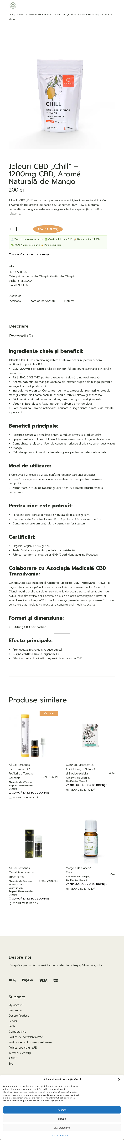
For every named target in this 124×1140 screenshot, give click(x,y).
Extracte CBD (16, 884)
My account (16, 1005)
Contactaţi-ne (17, 1032)
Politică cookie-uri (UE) (23, 1048)
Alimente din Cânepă (35, 276)
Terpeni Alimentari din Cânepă (21, 787)
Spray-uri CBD (16, 888)
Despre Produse (19, 1016)
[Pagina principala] (13, 5)
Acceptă (62, 1110)
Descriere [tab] (18, 326)
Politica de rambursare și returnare (30, 1042)
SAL (11, 1064)
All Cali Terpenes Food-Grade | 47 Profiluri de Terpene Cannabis (21, 771)
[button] (119, 1079)
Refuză (62, 1118)
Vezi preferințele (62, 1127)
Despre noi (15, 1010)
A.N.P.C (13, 1058)
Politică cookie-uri (60, 1135)
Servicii (13, 1021)
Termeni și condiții (20, 1053)
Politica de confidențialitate (26, 1037)
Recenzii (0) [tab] (21, 336)
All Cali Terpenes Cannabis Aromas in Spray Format (21, 872)
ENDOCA (26, 281)
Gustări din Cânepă (62, 276)
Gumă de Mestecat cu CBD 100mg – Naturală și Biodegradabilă (80, 769)
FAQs (12, 1026)
